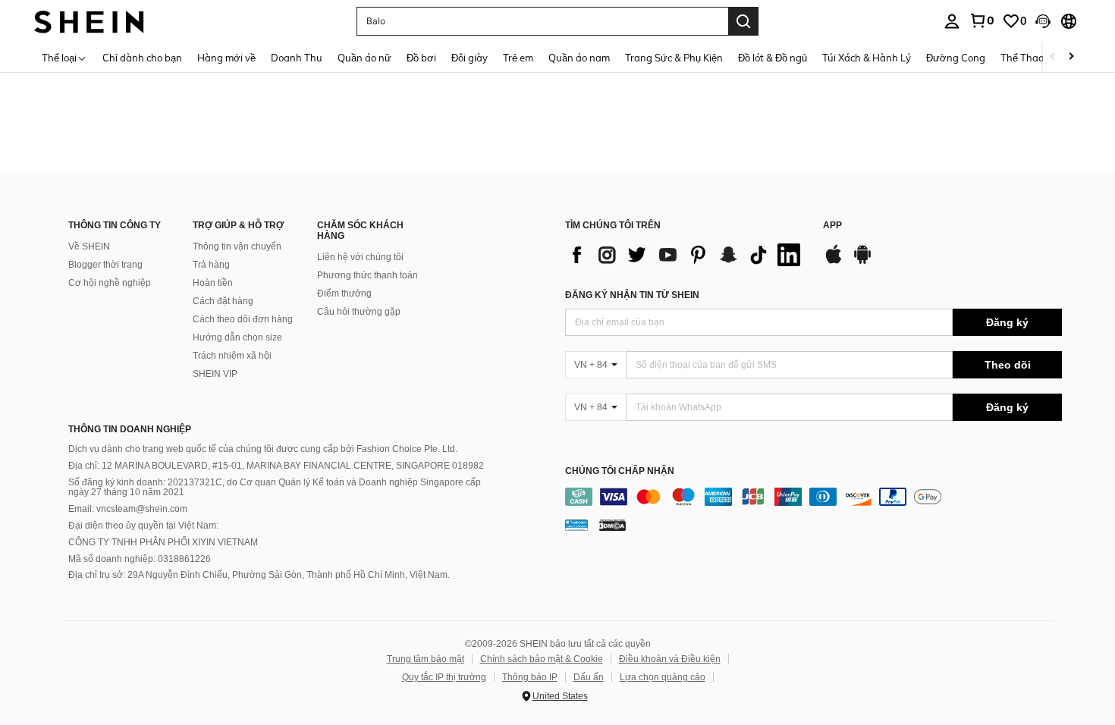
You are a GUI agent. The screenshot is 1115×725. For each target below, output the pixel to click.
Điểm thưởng (344, 293)
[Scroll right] (1071, 57)
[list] (686, 254)
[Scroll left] (1052, 57)
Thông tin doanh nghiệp (129, 429)
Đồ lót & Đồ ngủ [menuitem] (772, 58)
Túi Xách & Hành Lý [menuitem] (866, 58)
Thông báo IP (530, 677)
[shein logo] (89, 21)
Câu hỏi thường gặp (358, 311)
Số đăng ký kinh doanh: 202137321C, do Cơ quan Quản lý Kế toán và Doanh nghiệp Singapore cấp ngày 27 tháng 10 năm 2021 (274, 487)
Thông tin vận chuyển (237, 246)
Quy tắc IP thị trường (444, 677)
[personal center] (952, 21)
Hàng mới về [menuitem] (226, 58)
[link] (981, 20)
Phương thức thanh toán (367, 275)
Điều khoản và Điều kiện (670, 659)
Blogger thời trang (105, 264)
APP (832, 226)
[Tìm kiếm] (743, 21)
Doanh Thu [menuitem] (296, 58)
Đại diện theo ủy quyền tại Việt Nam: (143, 525)
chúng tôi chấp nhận (619, 471)
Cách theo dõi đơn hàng (243, 319)
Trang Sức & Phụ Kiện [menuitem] (674, 58)
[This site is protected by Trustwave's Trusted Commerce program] (576, 524)
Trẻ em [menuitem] (518, 58)
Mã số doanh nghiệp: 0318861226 (139, 559)
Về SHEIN (89, 246)
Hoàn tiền (213, 283)
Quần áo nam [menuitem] (579, 58)
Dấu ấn (588, 677)
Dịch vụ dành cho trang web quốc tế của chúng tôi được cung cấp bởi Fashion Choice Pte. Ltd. (262, 449)
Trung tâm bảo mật (425, 659)
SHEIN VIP (215, 374)
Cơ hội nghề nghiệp (109, 283)
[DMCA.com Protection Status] (612, 524)
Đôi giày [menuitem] (469, 58)
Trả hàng (211, 264)
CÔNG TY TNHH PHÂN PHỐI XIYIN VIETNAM (163, 542)
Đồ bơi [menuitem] (421, 58)
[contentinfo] (813, 497)
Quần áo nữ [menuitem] (364, 58)
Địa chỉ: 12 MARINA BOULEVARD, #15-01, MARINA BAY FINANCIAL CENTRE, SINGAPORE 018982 (276, 465)
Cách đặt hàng (223, 301)
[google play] (862, 261)
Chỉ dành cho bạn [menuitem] (142, 58)
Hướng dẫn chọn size (237, 337)
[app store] (833, 261)
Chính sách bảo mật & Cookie (541, 659)
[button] (1043, 21)
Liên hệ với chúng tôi (360, 257)
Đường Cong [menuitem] (955, 58)
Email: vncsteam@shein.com (127, 509)
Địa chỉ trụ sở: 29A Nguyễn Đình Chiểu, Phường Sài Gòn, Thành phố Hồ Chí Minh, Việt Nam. (259, 575)
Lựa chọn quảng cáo (662, 677)
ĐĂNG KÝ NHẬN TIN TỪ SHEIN (632, 295)
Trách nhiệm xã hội (232, 355)
